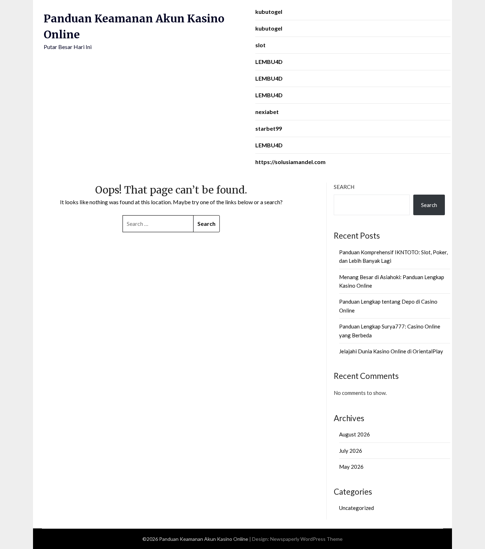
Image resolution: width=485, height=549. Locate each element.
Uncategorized (356, 508)
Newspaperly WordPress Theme (306, 539)
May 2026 (351, 466)
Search (344, 187)
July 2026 (350, 450)
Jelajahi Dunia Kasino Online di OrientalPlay (391, 351)
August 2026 (354, 434)
